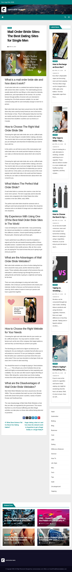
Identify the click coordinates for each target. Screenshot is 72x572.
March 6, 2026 (45, 523)
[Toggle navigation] (69, 17)
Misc (52, 468)
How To (53, 458)
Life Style (54, 463)
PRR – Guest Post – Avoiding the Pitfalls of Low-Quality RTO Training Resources (53, 520)
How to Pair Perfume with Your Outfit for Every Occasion (18, 538)
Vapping (55, 61)
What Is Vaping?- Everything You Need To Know (59, 370)
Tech (52, 472)
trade (52, 482)
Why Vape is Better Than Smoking (58, 141)
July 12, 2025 (44, 542)
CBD (52, 439)
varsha (18, 523)
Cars (52, 435)
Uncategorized (56, 486)
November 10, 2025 (11, 542)
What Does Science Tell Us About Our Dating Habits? (13, 425)
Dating (9, 27)
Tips (52, 477)
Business (54, 430)
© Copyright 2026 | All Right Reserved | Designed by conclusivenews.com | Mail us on (28, 569)
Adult (53, 411)
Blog (52, 425)
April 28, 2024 (58, 220)
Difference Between (57, 449)
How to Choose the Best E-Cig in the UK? (59, 217)
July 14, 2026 (10, 523)
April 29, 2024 (58, 144)
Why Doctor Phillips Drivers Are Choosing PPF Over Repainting (53, 539)
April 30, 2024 (58, 70)
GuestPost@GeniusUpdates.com (58, 569)
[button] (65, 17)
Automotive (54, 416)
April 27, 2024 (58, 294)
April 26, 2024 (58, 373)
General (53, 454)
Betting (53, 421)
